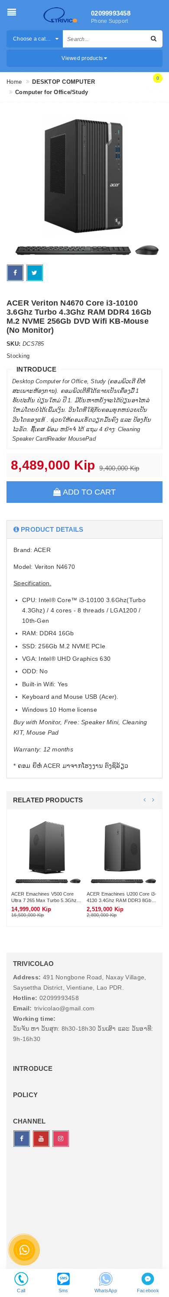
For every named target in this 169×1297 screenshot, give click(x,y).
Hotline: (25, 997)
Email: (22, 1008)
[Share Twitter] (34, 272)
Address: (27, 977)
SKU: (13, 344)
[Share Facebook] (15, 272)
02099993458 (109, 13)
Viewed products (83, 58)
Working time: (34, 1018)
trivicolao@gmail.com (64, 1008)
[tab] (84, 529)
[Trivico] (60, 15)
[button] (84, 529)
